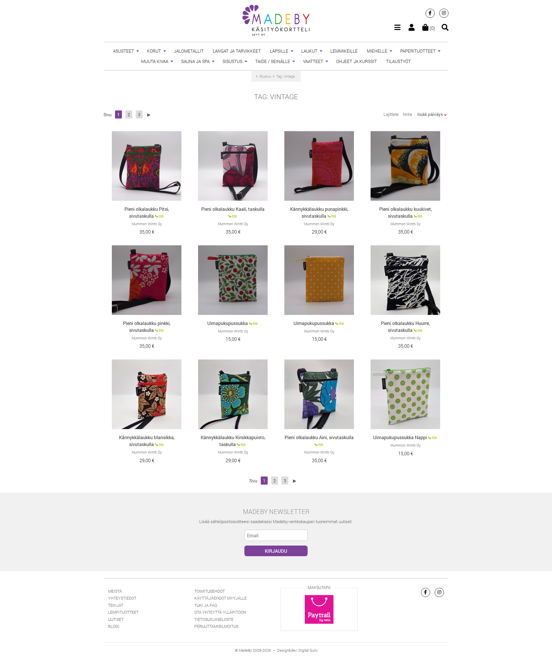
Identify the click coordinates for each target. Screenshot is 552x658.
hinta (407, 114)
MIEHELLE (377, 51)
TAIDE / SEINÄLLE (272, 61)
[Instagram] (443, 13)
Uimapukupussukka (227, 323)
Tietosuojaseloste (213, 619)
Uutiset (116, 619)
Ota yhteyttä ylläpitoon (220, 612)
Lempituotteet (123, 612)
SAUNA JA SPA (195, 61)
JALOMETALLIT (189, 51)
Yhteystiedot (122, 598)
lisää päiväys (430, 114)
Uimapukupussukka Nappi (400, 437)
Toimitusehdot (209, 591)
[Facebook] (430, 13)
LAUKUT (309, 51)
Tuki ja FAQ (205, 605)
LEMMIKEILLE (344, 51)
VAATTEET (313, 61)
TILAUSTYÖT (398, 61)
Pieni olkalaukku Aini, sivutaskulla (319, 437)
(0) (431, 28)
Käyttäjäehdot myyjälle (220, 598)
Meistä (115, 591)
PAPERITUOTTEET (418, 51)
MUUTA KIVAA (154, 61)
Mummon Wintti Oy (147, 223)
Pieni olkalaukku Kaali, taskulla (232, 209)
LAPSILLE (279, 51)
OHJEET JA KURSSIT (356, 61)
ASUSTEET (123, 51)
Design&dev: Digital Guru (297, 650)
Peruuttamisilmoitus (216, 626)
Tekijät (115, 605)
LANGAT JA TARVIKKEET (237, 51)
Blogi (113, 626)
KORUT (154, 51)
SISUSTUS (232, 61)
